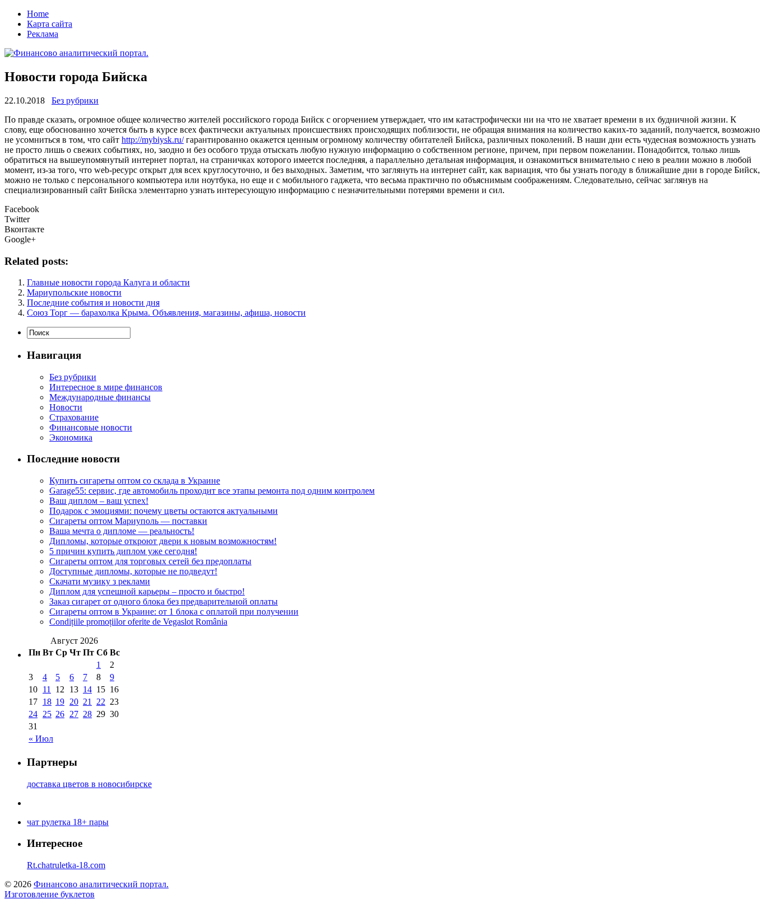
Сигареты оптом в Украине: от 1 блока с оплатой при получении (173, 611)
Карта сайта (49, 24)
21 (87, 701)
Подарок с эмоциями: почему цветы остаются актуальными (163, 511)
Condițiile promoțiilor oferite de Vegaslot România (138, 621)
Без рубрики (75, 100)
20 (73, 701)
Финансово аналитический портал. (101, 884)
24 (33, 714)
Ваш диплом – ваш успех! (98, 500)
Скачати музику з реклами (99, 581)
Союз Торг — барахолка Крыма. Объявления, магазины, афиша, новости (166, 312)
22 (100, 701)
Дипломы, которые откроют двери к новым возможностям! (163, 541)
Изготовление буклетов (49, 894)
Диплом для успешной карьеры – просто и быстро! (147, 591)
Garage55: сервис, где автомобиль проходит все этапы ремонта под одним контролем (212, 490)
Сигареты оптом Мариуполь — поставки (128, 521)
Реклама (42, 34)
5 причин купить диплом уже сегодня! (123, 551)
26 (59, 714)
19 (59, 701)
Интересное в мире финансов (105, 387)
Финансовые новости (90, 427)
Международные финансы (100, 397)
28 (87, 714)
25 (47, 714)
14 (87, 689)
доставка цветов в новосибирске (89, 784)
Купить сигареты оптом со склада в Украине (134, 480)
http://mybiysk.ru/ (153, 139)
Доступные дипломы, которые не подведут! (133, 571)
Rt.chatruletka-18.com (66, 865)
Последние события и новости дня (93, 302)
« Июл (41, 738)
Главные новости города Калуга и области (108, 282)
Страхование (74, 417)
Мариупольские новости (74, 292)
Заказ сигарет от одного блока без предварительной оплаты (163, 601)
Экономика (70, 437)
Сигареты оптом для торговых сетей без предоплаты (150, 561)
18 (47, 701)
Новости (65, 407)
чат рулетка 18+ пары (68, 822)
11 (47, 689)
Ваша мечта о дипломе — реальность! (121, 531)
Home (38, 13)
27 (73, 714)
